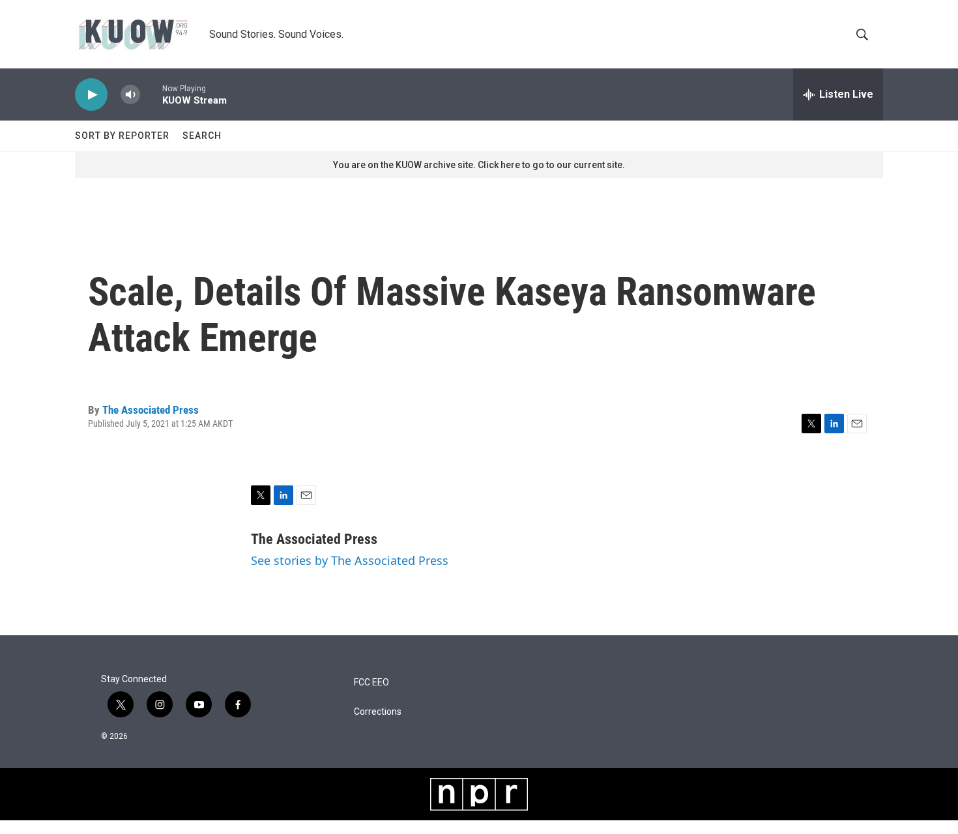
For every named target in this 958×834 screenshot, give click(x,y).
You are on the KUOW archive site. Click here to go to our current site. (479, 165)
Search (202, 135)
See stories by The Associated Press (349, 560)
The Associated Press (150, 409)
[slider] (151, 94)
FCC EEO (371, 682)
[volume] (130, 94)
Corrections (377, 712)
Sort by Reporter (122, 135)
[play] (91, 94)
